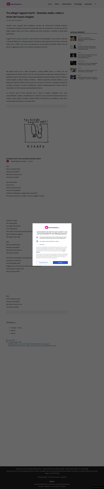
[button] (52, 245)
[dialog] (52, 244)
